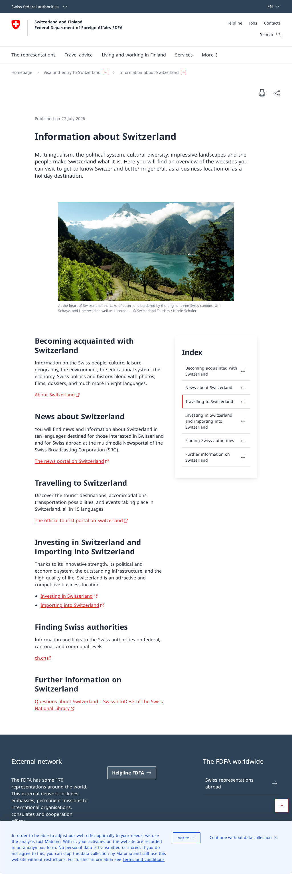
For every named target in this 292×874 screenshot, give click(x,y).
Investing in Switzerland (66, 596)
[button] (33, 55)
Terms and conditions (144, 859)
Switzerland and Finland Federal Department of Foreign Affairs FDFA (79, 24)
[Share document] (276, 93)
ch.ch (40, 658)
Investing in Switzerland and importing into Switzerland (208, 421)
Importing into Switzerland (69, 605)
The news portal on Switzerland (69, 461)
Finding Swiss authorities (209, 440)
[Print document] (261, 92)
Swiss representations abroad (229, 783)
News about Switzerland (208, 387)
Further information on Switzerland (207, 457)
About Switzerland (55, 395)
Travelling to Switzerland (209, 401)
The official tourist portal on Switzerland (79, 520)
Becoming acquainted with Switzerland (211, 371)
